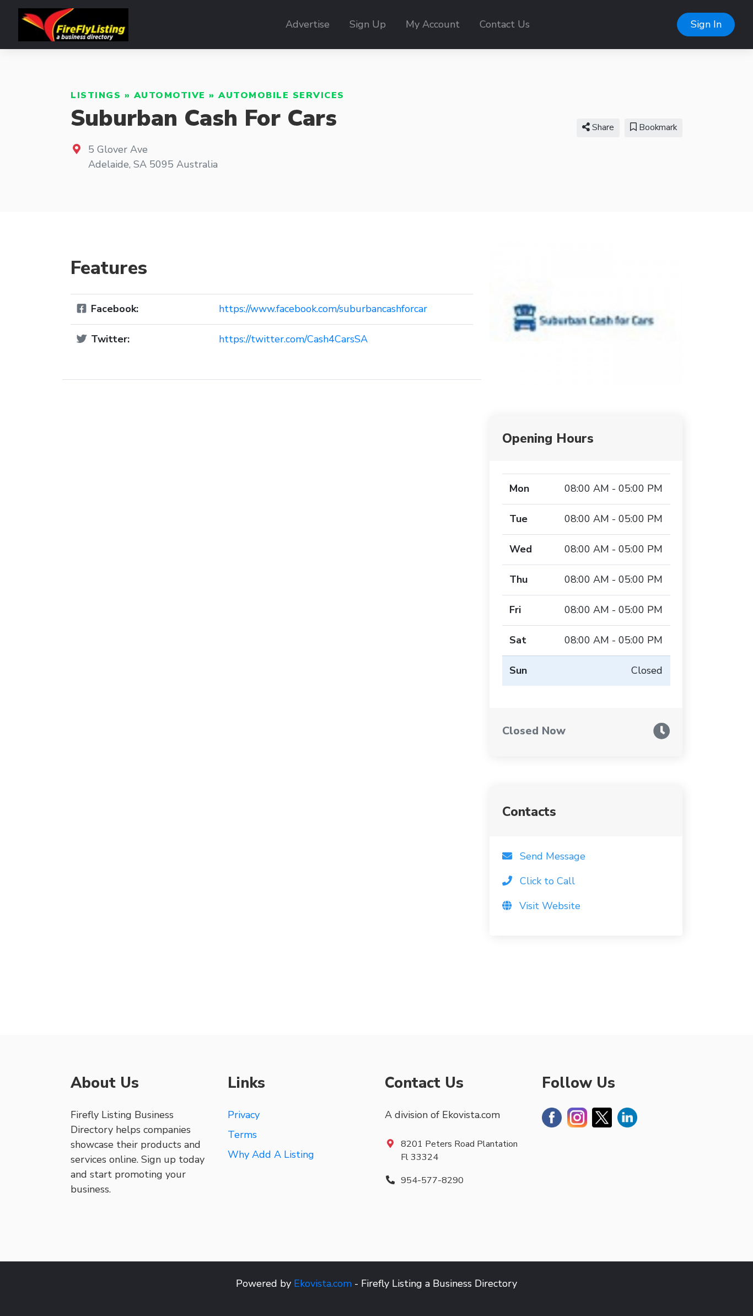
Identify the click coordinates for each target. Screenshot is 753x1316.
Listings (96, 95)
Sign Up (367, 24)
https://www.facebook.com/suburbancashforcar (323, 308)
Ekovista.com (323, 1283)
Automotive (170, 95)
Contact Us (505, 24)
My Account (433, 24)
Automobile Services (281, 95)
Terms (242, 1134)
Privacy (244, 1114)
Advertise (308, 24)
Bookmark (657, 127)
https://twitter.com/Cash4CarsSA (293, 339)
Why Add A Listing (271, 1154)
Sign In (706, 24)
